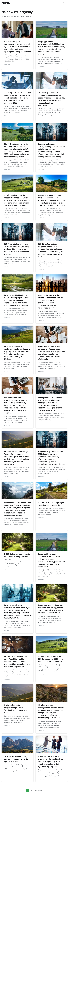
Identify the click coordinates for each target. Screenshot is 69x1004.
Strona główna (63, 3)
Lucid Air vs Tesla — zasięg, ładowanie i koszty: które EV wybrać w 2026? (16, 759)
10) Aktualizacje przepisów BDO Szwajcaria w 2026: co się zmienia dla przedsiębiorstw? (51, 659)
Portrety (5, 3)
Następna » (38, 790)
